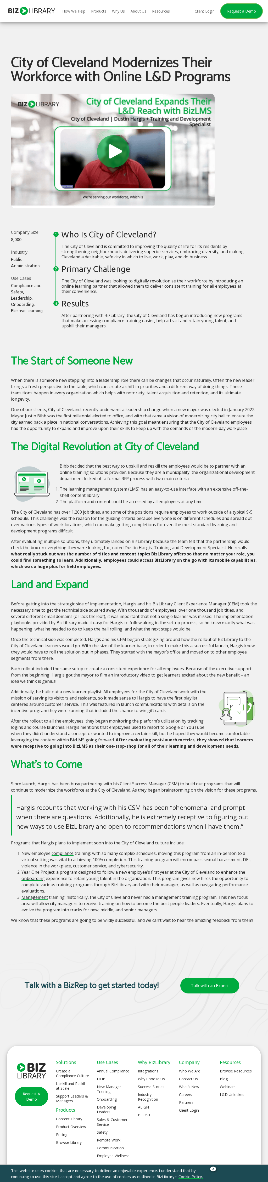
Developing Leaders (106, 1109)
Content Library (69, 1118)
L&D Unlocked (232, 1094)
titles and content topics (124, 554)
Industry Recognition (148, 1097)
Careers (185, 1094)
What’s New (189, 1086)
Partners (186, 1102)
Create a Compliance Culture (72, 1073)
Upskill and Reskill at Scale (71, 1086)
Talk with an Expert (210, 985)
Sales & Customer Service (112, 1122)
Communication (110, 1147)
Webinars (228, 1086)
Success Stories (151, 1086)
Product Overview (71, 1126)
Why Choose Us (151, 1078)
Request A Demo (31, 1096)
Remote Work (108, 1140)
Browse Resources (236, 1071)
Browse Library (69, 1142)
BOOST (144, 1114)
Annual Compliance (113, 1071)
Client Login (189, 1110)
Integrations (148, 1071)
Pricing (61, 1134)
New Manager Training (109, 1089)
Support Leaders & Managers (72, 1098)
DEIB (101, 1078)
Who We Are (189, 1071)
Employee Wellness (113, 1155)
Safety (102, 1132)
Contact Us (188, 1078)
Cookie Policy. (190, 1176)
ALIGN (143, 1107)
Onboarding (107, 1099)
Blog (224, 1078)
